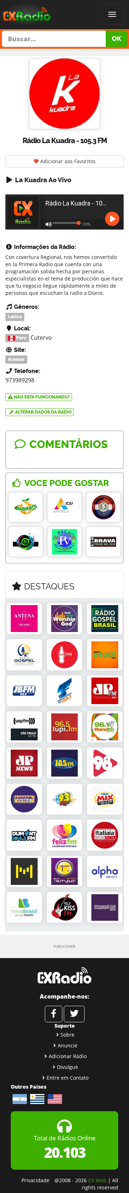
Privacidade (35, 1180)
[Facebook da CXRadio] (53, 1014)
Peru (21, 338)
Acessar (16, 359)
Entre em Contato (68, 1077)
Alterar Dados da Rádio (43, 412)
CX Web (97, 1180)
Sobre (68, 1034)
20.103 (64, 1152)
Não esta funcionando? (41, 397)
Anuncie (67, 1045)
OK (116, 38)
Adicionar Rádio (68, 1056)
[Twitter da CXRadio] (74, 1014)
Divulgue (67, 1067)
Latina (15, 316)
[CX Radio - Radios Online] (64, 975)
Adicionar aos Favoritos (67, 161)
